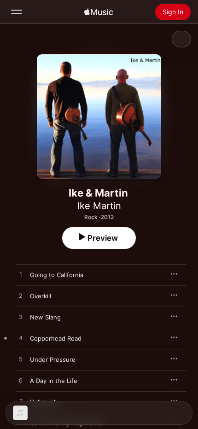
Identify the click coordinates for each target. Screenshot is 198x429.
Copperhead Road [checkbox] (56, 338)
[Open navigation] (16, 12)
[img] (98, 12)
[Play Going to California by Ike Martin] (21, 275)
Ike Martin (99, 205)
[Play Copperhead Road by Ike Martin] (21, 338)
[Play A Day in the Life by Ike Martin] (21, 381)
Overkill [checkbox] (40, 296)
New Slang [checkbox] (45, 317)
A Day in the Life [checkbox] (53, 380)
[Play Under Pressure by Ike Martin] (21, 359)
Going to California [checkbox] (56, 274)
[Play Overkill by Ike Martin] (21, 296)
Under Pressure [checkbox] (53, 359)
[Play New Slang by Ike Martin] (21, 317)
